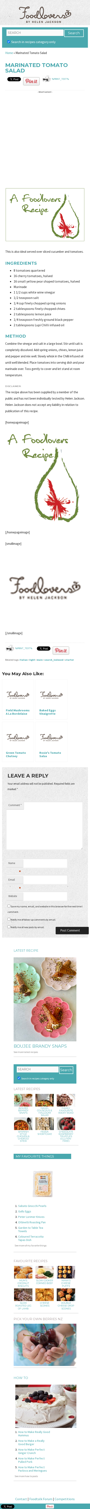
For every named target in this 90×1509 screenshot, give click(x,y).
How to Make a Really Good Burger (31, 1442)
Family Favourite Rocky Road (65, 1110)
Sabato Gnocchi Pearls (32, 1206)
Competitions (65, 1499)
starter (69, 659)
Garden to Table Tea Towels (30, 1229)
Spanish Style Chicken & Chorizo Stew (23, 1136)
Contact (21, 1499)
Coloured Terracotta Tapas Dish (31, 1238)
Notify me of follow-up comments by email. (33, 919)
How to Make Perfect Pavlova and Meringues (32, 1468)
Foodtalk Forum (40, 1499)
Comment (15, 805)
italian (23, 659)
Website (12, 896)
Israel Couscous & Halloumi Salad (44, 1111)
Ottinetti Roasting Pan (32, 1222)
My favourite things (35, 1156)
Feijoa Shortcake (44, 1133)
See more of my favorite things (30, 1245)
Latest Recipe (26, 950)
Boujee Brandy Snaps (40, 1046)
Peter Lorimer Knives (31, 1217)
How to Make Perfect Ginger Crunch (31, 1451)
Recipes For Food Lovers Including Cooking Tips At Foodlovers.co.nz (45, 10)
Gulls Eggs (24, 1211)
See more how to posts (26, 1476)
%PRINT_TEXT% (60, 78)
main (40, 659)
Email (14, 881)
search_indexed (53, 659)
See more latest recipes (26, 1052)
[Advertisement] (45, 140)
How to (21, 1378)
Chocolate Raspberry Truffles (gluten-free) (66, 1136)
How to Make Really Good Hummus (34, 1433)
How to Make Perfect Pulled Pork (31, 1460)
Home (9, 53)
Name (14, 864)
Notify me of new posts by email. (27, 927)
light (32, 659)
